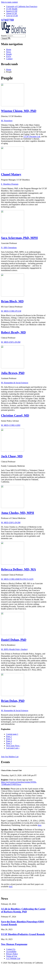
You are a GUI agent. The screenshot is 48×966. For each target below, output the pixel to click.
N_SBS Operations (9, 247)
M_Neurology (7, 121)
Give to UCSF (12, 16)
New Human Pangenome (14, 944)
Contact (9, 59)
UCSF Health (11, 9)
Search (4, 36)
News (8, 52)
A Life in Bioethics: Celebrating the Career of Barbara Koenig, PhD (23, 910)
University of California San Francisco (21, 6)
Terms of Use (11, 956)
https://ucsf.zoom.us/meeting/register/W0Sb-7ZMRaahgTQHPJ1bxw (19, 783)
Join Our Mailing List (9, 757)
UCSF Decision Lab (32, 136)
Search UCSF (11, 11)
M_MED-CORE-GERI (10, 425)
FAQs (8, 56)
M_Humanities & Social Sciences (14, 383)
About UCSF (11, 13)
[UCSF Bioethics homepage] (14, 33)
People (9, 54)
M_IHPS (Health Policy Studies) (14, 649)
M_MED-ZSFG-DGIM (10, 342)
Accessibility (11, 951)
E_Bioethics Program (9, 184)
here (39, 825)
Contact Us (10, 949)
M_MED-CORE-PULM (11, 311)
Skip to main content (9, 2)
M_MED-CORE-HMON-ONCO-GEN (17, 579)
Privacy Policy (12, 954)
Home (8, 49)
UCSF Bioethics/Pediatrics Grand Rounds (23, 934)
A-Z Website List (13, 958)
